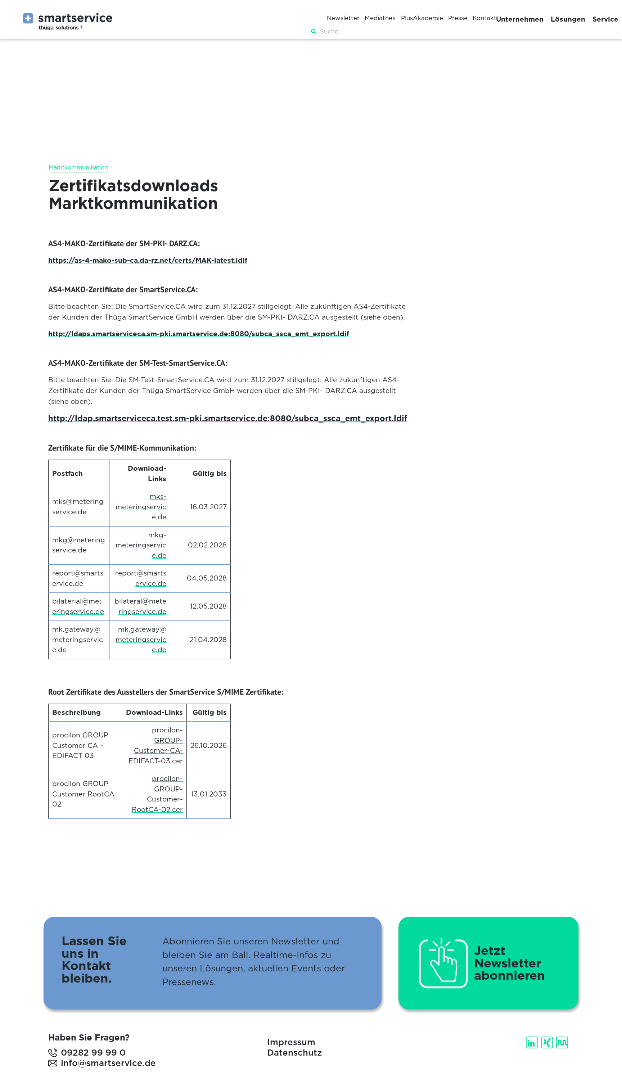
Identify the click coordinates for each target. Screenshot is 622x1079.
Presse (458, 18)
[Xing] (547, 1042)
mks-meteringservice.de (141, 506)
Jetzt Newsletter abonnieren (509, 963)
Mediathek (380, 18)
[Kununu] (562, 1042)
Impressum (291, 1042)
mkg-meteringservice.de (141, 545)
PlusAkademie (422, 18)
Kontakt (484, 18)
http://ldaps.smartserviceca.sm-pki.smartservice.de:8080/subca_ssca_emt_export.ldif (198, 334)
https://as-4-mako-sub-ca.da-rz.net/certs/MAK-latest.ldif (147, 260)
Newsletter (343, 18)
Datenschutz (294, 1052)
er (179, 761)
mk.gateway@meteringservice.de (141, 639)
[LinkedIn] (532, 1042)
